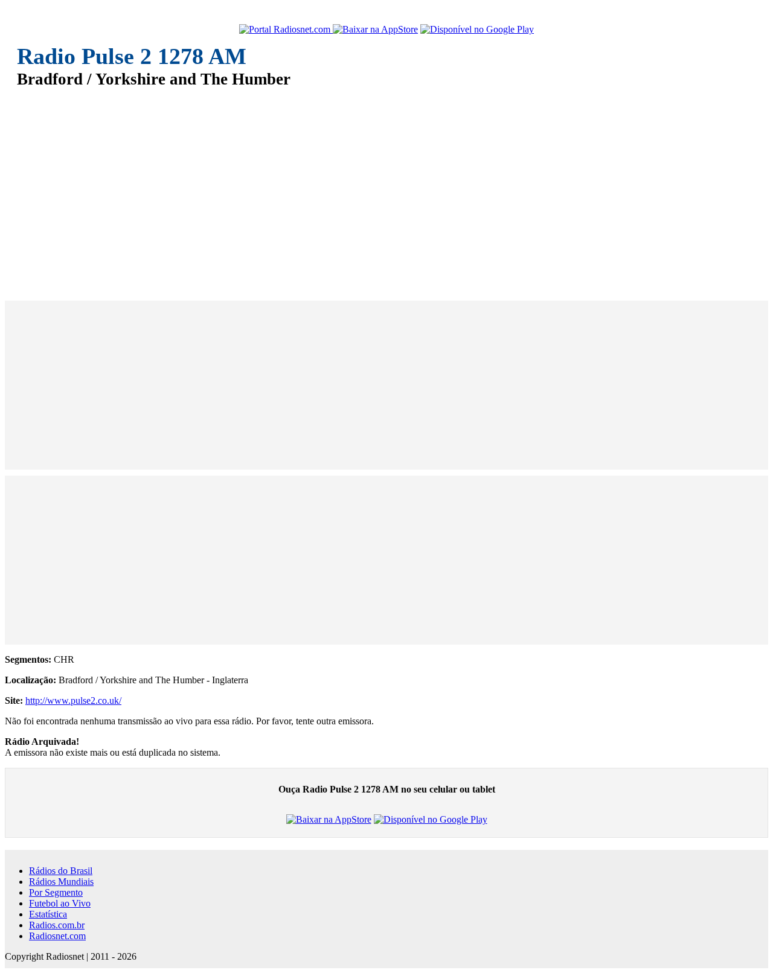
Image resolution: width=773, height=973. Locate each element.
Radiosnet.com (57, 936)
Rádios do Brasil (60, 871)
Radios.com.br (57, 925)
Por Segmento (56, 892)
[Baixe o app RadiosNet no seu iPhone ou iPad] (375, 29)
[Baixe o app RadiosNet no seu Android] (477, 29)
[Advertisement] (379, 185)
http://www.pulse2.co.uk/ (73, 700)
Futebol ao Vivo (60, 903)
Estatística (48, 914)
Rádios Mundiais (61, 881)
